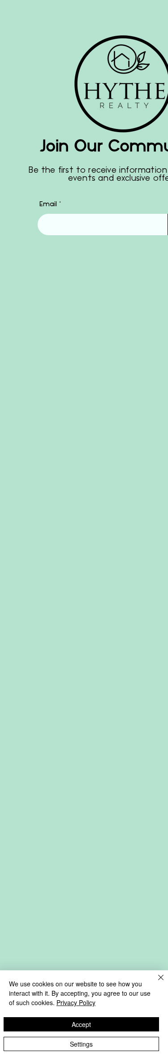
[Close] (155, 982)
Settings (81, 1043)
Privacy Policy (75, 1002)
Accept (81, 1024)
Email (48, 204)
